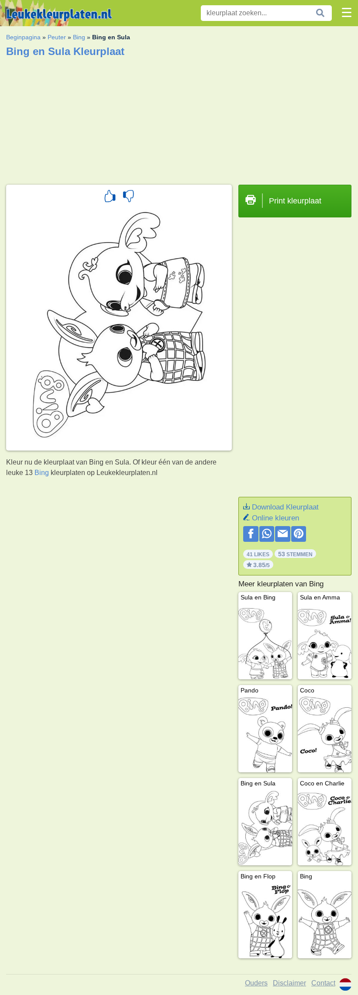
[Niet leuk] (128, 197)
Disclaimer (289, 983)
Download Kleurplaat (285, 507)
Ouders (256, 983)
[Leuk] (110, 197)
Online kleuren (275, 518)
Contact (323, 983)
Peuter (57, 37)
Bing (79, 37)
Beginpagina (23, 37)
